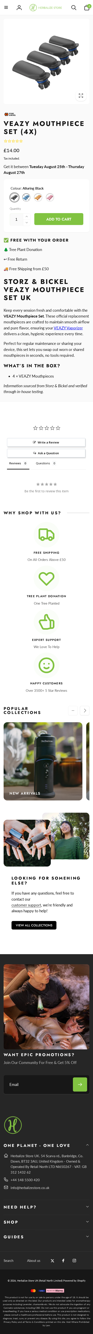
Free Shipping (46, 553)
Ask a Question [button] (48, 453)
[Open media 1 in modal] (47, 61)
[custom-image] (13, 1133)
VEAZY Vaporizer (68, 328)
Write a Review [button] (48, 442)
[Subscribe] (80, 1084)
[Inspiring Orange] (38, 197)
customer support (26, 905)
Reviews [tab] (15, 463)
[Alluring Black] (14, 197)
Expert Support (46, 640)
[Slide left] (73, 710)
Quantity (15, 208)
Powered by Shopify (74, 1280)
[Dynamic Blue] (26, 197)
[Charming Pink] (50, 197)
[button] (6, 7)
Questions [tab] (43, 463)
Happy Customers (46, 683)
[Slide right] (84, 710)
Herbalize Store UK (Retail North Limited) (40, 1280)
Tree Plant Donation (46, 596)
